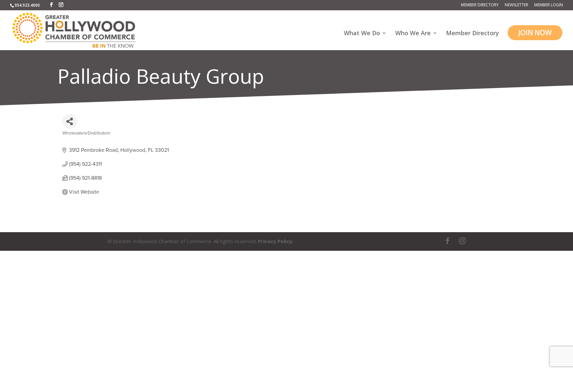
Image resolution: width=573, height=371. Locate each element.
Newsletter (516, 5)
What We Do (362, 34)
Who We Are (413, 34)
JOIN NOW (535, 32)
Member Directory (480, 5)
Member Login (548, 5)
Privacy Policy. (275, 241)
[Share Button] (69, 121)
